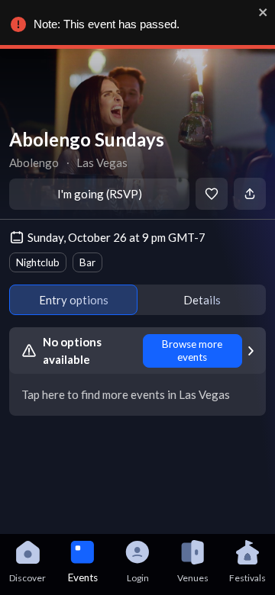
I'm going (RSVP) (99, 194)
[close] (263, 12)
